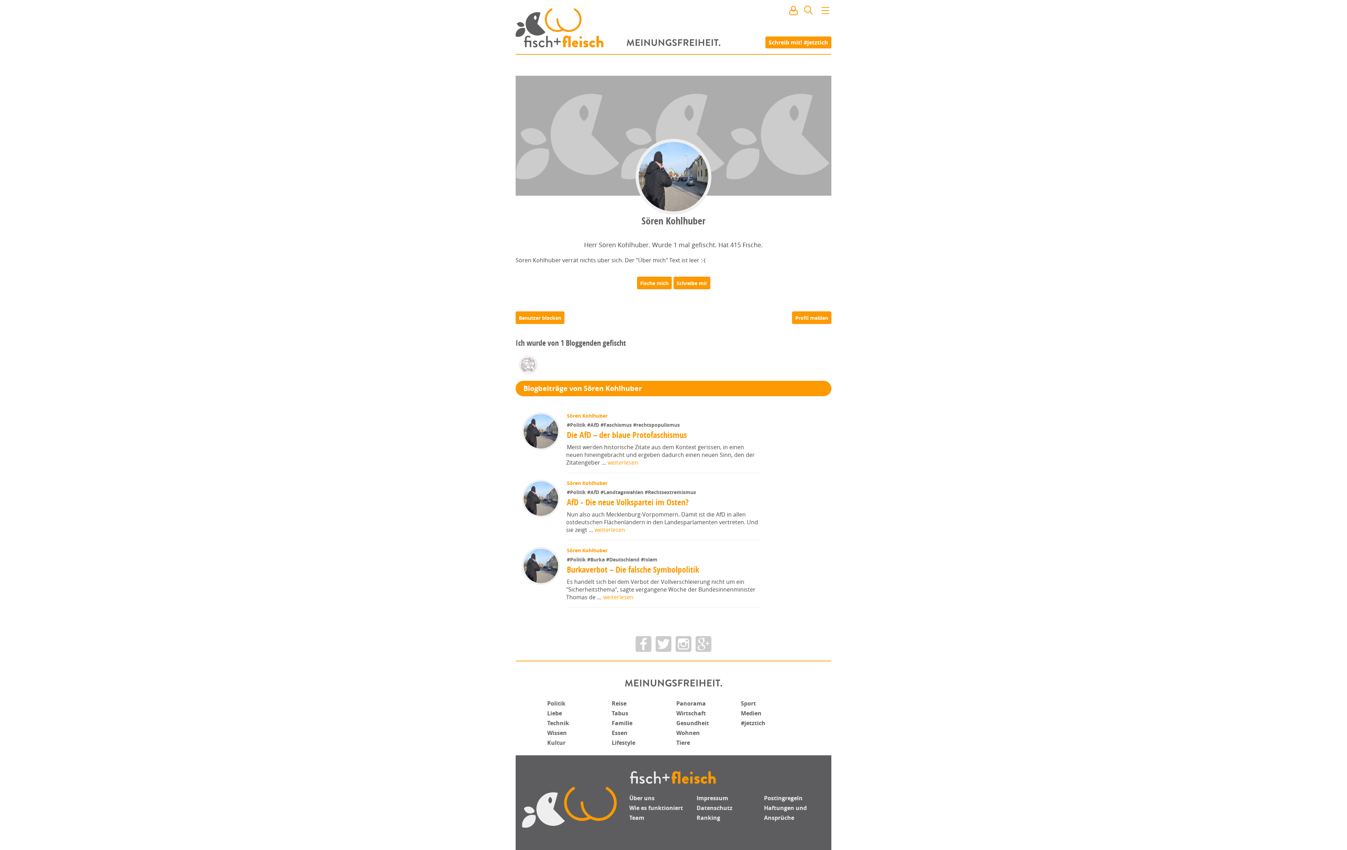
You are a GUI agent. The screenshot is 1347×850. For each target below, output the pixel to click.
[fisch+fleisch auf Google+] (703, 644)
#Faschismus (617, 424)
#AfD (594, 424)
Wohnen (688, 733)
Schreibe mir (692, 283)
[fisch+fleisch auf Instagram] (683, 644)
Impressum (712, 798)
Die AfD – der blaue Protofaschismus (627, 434)
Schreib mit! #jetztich (798, 42)
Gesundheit (692, 723)
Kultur (556, 743)
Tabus (620, 713)
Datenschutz (714, 808)
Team (636, 818)
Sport (748, 703)
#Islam (649, 559)
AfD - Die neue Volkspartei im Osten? (628, 502)
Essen (620, 733)
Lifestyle (623, 743)
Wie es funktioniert (656, 808)
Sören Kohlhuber (587, 415)
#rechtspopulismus (656, 424)
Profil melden (811, 318)
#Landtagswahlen (623, 492)
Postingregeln (783, 798)
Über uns (642, 798)
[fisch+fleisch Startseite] (673, 27)
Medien (751, 713)
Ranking (708, 818)
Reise (619, 703)
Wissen (557, 733)
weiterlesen (623, 462)
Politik (556, 703)
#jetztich (753, 723)
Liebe (554, 713)
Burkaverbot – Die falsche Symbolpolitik (633, 569)
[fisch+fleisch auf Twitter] (663, 644)
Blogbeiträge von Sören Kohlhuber (582, 388)
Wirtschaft (691, 713)
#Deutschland (623, 559)
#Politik (577, 424)
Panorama (691, 703)
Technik (558, 723)
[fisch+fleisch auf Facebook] (643, 644)
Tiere (683, 743)
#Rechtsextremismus (670, 492)
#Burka (596, 559)
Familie (622, 723)
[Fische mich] (654, 283)
